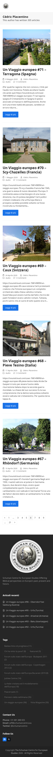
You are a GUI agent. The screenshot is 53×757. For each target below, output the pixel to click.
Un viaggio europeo (15, 702)
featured (35, 651)
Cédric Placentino (30, 79)
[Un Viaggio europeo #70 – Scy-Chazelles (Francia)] (26, 145)
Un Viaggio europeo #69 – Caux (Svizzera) (24, 267)
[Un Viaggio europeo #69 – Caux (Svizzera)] (26, 243)
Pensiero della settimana (17, 697)
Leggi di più (10, 114)
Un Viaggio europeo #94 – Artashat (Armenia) (27, 616)
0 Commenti (21, 82)
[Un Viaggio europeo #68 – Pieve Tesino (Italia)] (26, 338)
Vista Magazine (40, 702)
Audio (8, 82)
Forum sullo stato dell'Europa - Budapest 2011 (25, 658)
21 (11, 522)
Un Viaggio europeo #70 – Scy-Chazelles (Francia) (24, 169)
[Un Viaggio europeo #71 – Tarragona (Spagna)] (26, 47)
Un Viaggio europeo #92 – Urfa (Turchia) (24, 627)
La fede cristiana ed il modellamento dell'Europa (21, 685)
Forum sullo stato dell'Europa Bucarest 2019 (26, 673)
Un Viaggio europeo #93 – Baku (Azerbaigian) (27, 621)
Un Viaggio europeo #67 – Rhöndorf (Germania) (24, 460)
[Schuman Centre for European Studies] (26, 556)
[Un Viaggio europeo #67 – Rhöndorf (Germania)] (26, 436)
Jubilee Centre (12, 678)
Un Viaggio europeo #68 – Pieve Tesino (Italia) (24, 362)
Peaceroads (11, 692)
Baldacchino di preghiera (18, 646)
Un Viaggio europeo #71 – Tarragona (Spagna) (24, 71)
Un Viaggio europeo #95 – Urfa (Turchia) (24, 610)
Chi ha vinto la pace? (15, 651)
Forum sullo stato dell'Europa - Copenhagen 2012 (24, 666)
